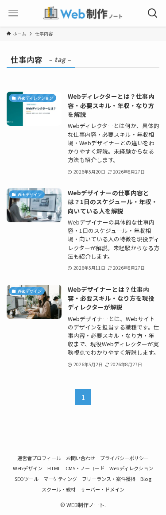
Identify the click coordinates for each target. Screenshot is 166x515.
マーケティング (60, 478)
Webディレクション (131, 468)
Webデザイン (27, 468)
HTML (54, 468)
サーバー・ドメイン (102, 489)
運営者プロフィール (39, 457)
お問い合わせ (80, 457)
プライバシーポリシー (124, 457)
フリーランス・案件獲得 (108, 478)
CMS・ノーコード (85, 468)
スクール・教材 (59, 489)
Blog (145, 478)
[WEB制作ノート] (82, 13)
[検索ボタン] (152, 13)
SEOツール (27, 478)
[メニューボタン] (13, 13)
